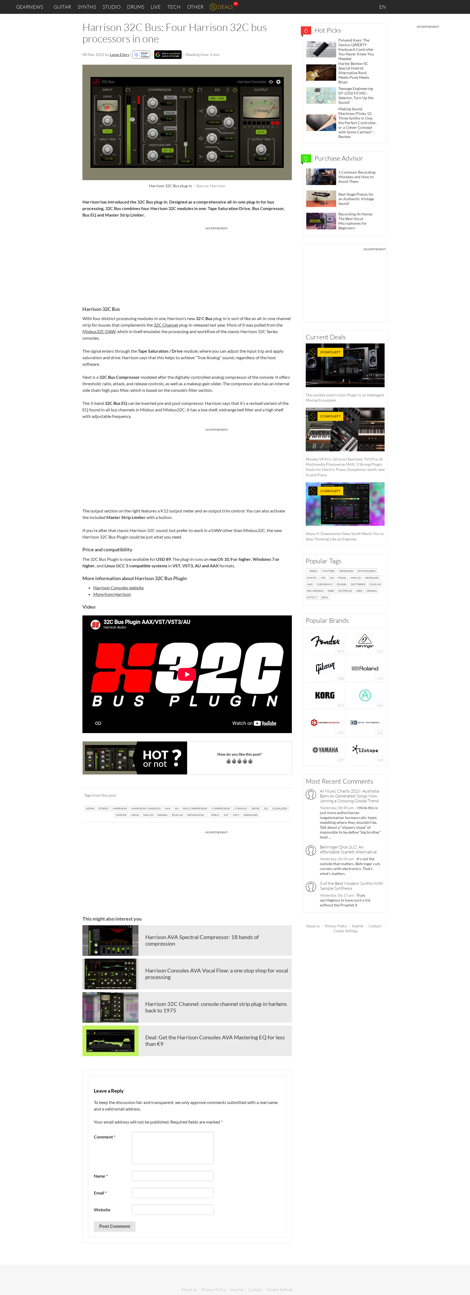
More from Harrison (112, 594)
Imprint (357, 926)
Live (156, 7)
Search (461, 7)
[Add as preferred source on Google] (168, 54)
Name (101, 1175)
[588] (325, 667)
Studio (111, 7)
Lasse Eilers (119, 54)
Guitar (62, 7)
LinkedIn (400, 7)
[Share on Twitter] (280, 795)
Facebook (423, 7)
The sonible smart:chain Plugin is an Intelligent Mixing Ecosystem (345, 376)
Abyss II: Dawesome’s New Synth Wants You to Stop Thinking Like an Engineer (345, 515)
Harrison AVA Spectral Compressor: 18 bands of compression (202, 940)
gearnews (29, 7)
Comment (104, 1136)
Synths (87, 7)
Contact (375, 926)
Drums (135, 7)
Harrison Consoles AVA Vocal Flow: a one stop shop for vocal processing (216, 973)
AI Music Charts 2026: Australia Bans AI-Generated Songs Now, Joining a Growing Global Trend (349, 795)
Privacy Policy (336, 926)
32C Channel (166, 324)
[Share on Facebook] (260, 795)
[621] (365, 640)
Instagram (412, 7)
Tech (174, 7)
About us (313, 926)
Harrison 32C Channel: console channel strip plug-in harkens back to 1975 (216, 1007)
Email (100, 1192)
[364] (365, 694)
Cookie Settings (345, 931)
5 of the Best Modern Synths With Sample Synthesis (351, 886)
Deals (225, 7)
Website (102, 1209)
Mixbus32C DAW (98, 331)
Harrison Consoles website (118, 587)
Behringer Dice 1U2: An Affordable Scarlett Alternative (348, 849)
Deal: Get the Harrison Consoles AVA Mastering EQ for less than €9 (215, 1040)
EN (383, 7)
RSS (448, 7)
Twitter (434, 7)
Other (195, 7)
